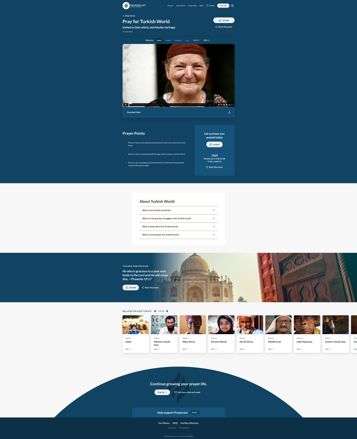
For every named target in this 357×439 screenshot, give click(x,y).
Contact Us (172, 428)
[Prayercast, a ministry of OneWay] (134, 5)
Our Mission (164, 423)
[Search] (232, 6)
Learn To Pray (180, 5)
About (201, 5)
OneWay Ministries (190, 423)
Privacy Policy (184, 428)
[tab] (159, 40)
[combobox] (224, 27)
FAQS (175, 423)
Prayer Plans (192, 5)
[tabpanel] (179, 81)
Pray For (170, 5)
